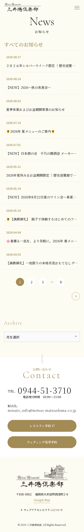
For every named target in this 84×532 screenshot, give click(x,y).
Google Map (42, 500)
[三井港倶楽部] (42, 475)
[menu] (77, 7)
